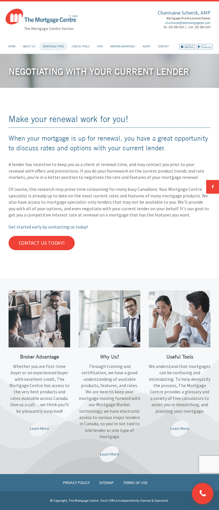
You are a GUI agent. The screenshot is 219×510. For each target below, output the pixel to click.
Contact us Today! (42, 243)
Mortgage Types (53, 46)
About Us (29, 46)
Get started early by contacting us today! (48, 227)
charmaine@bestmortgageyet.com (187, 23)
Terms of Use (135, 482)
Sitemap (107, 482)
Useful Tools (81, 46)
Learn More (39, 428)
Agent (147, 46)
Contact (163, 46)
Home (11, 46)
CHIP (100, 46)
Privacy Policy (77, 482)
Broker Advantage (122, 46)
